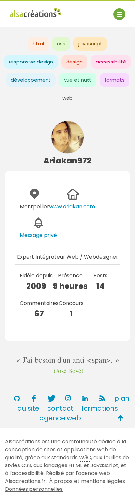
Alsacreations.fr (25, 481)
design (74, 61)
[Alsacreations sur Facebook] (33, 398)
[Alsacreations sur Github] (16, 398)
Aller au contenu (74, 10)
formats (115, 79)
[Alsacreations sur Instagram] (67, 398)
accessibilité (111, 61)
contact (60, 408)
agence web (60, 418)
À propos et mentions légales (87, 481)
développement (31, 79)
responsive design (31, 61)
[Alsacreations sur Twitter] (50, 398)
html (38, 43)
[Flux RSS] (101, 398)
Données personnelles (34, 489)
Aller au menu (27, 10)
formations (99, 408)
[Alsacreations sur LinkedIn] (84, 398)
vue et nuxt (77, 79)
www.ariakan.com (72, 206)
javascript (90, 43)
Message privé (38, 235)
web (67, 97)
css (61, 43)
